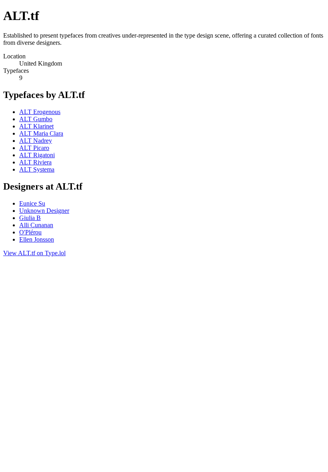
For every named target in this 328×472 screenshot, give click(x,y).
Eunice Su (32, 203)
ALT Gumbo (35, 119)
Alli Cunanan (36, 225)
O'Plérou (30, 232)
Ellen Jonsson (36, 239)
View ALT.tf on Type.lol (34, 253)
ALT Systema (36, 169)
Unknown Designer (44, 210)
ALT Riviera (35, 162)
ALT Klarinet (36, 126)
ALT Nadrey (35, 140)
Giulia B (30, 217)
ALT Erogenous (39, 111)
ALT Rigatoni (37, 155)
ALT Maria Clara (41, 133)
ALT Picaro (34, 147)
